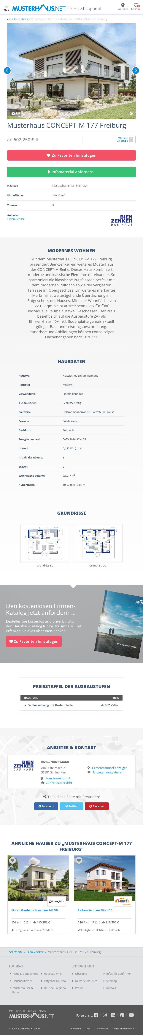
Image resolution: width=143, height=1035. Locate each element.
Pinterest (98, 806)
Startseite (16, 952)
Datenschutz (101, 1028)
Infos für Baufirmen (118, 973)
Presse (79, 988)
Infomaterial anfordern (74, 171)
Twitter (73, 806)
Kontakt (111, 988)
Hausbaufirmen (23, 981)
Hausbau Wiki (53, 973)
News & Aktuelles (86, 981)
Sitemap (111, 981)
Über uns (81, 973)
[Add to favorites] (12, 860)
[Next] (136, 70)
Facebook (47, 806)
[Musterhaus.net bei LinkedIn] (115, 1015)
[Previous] (7, 70)
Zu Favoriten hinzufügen (74, 155)
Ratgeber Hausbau (55, 981)
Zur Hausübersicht (20, 19)
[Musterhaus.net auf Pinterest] (124, 1015)
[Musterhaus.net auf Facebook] (98, 1015)
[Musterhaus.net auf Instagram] (107, 1015)
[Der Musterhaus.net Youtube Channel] (131, 1015)
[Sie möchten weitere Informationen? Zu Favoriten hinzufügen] (71, 71)
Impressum (76, 1028)
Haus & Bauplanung (25, 973)
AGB (88, 1028)
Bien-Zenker (35, 952)
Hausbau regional (55, 988)
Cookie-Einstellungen (123, 1028)
